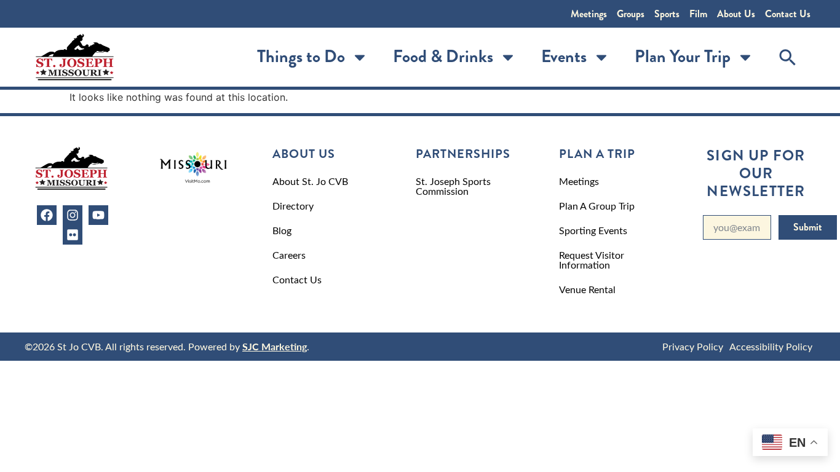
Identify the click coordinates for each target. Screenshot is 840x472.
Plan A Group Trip (597, 205)
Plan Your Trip (683, 56)
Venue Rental (587, 289)
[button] (787, 57)
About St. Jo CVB (310, 181)
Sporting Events (593, 230)
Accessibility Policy (770, 346)
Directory (293, 205)
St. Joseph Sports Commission (453, 186)
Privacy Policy (692, 346)
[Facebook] (47, 215)
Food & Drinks (443, 56)
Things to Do (301, 56)
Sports (667, 14)
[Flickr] (72, 235)
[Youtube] (98, 215)
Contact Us (787, 14)
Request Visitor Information (591, 259)
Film (698, 14)
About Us (736, 14)
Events (564, 56)
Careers (289, 254)
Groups (630, 14)
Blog (281, 230)
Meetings (589, 14)
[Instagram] (72, 215)
